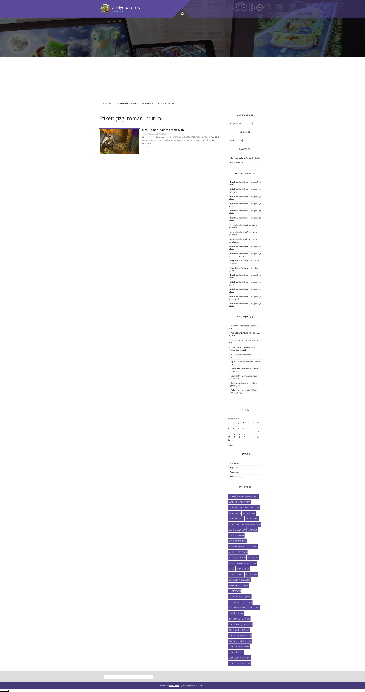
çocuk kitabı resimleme (239, 646)
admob (232, 496)
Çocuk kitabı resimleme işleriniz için (244, 369)
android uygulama (237, 530)
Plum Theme (174, 685)
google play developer (239, 580)
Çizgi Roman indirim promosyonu (163, 130)
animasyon (252, 530)
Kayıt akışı (234, 467)
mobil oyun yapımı (237, 607)
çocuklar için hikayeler (239, 663)
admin (163, 133)
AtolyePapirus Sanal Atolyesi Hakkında (135, 103)
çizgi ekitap (234, 624)
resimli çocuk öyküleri (239, 619)
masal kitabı (234, 602)
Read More (146, 146)
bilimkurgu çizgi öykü (239, 546)
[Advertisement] (182, 78)
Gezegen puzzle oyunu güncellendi (244, 383)
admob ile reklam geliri (247, 496)
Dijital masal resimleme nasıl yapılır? (244, 182)
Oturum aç (234, 463)
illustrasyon (235, 591)
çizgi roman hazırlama (239, 630)
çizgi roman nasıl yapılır (240, 635)
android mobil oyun (251, 524)
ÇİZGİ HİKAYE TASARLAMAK (241, 340)
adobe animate (252, 518)
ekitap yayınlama (236, 574)
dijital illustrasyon (238, 552)
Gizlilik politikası (166, 103)
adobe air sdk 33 (236, 518)
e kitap (232, 568)
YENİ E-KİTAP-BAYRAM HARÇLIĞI (243, 333)
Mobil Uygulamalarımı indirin (242, 354)
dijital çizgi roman (237, 557)
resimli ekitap (253, 607)
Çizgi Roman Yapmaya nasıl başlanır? (244, 261)
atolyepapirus (126, 7)
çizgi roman (246, 624)
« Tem (230, 445)
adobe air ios (235, 513)
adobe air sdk (248, 513)
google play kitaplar (238, 585)
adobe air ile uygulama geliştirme (244, 507)
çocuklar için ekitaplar (239, 657)
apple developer (236, 535)
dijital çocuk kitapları (239, 563)
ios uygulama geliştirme (240, 596)
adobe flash (234, 524)
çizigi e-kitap (246, 641)
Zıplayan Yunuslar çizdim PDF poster (245, 390)
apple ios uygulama (238, 541)
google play (251, 574)
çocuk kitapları (236, 652)
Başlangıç (108, 103)
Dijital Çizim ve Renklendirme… (243, 361)
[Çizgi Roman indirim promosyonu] (119, 141)
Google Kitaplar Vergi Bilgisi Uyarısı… (244, 225)
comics (254, 546)
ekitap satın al (242, 568)
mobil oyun (246, 602)
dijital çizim (253, 557)
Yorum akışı (234, 472)
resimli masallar (236, 613)
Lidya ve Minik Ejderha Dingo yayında (245, 376)
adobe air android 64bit (239, 502)
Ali (233, 270)
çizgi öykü (233, 641)
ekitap (253, 563)
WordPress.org (236, 476)
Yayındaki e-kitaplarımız (240, 326)
